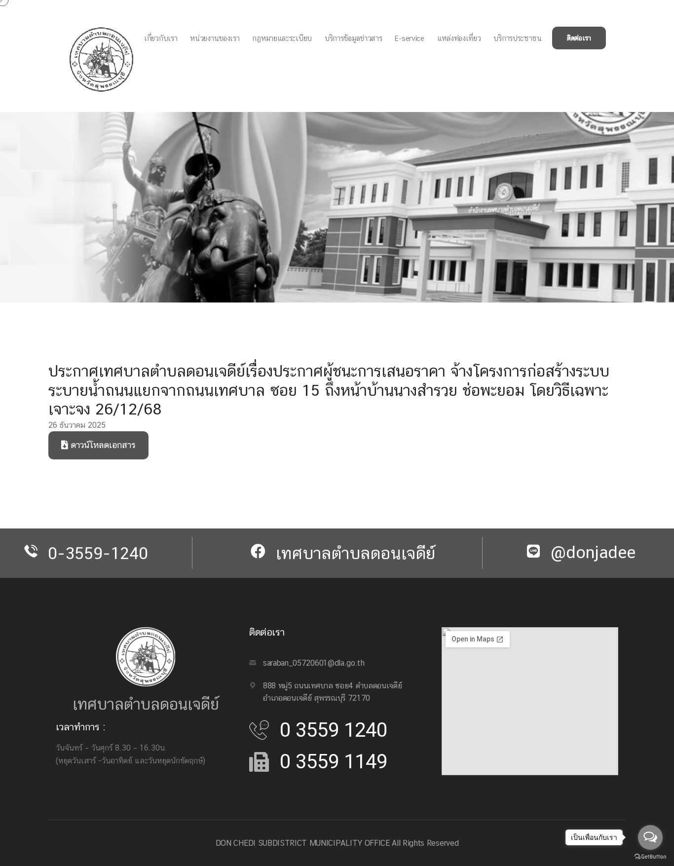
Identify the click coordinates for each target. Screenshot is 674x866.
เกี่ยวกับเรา (160, 38)
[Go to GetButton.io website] (650, 856)
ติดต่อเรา (579, 38)
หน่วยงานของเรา (214, 38)
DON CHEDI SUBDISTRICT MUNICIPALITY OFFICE (303, 843)
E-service (409, 38)
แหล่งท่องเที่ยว (459, 38)
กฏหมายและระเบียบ (282, 38)
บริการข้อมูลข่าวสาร (353, 38)
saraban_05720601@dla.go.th (314, 663)
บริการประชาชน (517, 38)
